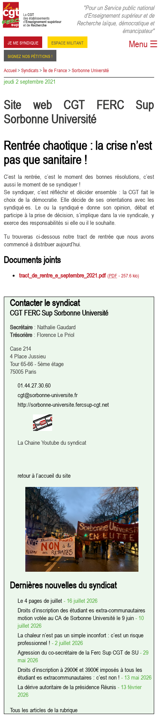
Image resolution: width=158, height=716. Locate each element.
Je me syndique (23, 42)
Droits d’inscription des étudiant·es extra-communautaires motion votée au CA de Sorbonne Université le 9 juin (81, 614)
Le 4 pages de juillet (41, 600)
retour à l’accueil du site (44, 475)
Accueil (10, 70)
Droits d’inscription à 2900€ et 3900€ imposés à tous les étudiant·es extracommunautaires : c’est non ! (80, 673)
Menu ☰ (143, 43)
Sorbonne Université (90, 70)
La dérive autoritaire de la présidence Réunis (68, 687)
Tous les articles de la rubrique (43, 710)
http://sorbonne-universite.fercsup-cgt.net (63, 404)
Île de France (55, 70)
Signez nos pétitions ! (30, 55)
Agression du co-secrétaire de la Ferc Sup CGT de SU (79, 652)
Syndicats (29, 70)
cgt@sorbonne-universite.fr (47, 395)
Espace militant (67, 42)
